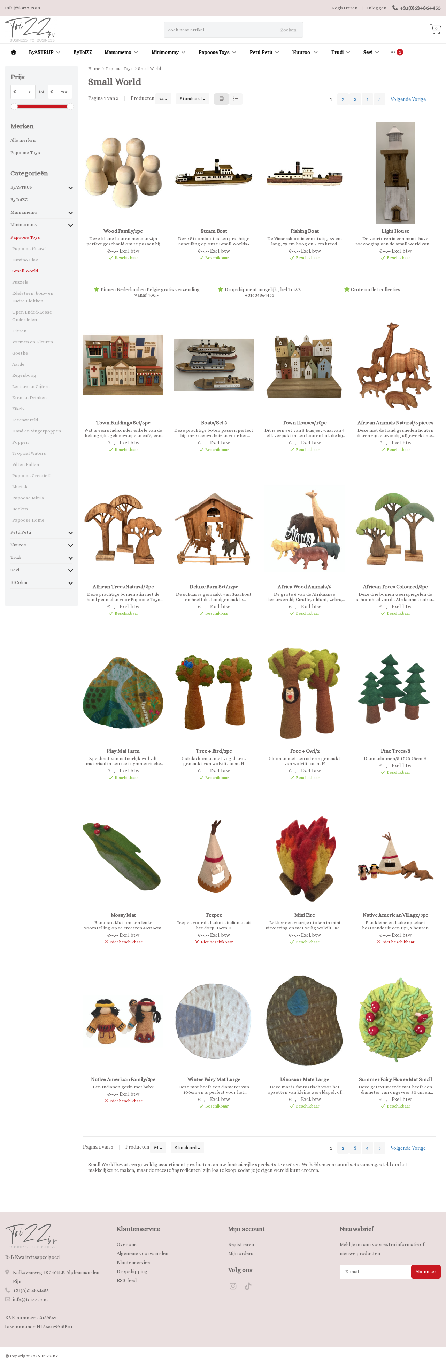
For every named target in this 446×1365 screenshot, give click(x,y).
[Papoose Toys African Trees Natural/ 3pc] (123, 529)
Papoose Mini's (28, 497)
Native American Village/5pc (395, 915)
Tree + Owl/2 (305, 751)
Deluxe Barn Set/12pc (214, 587)
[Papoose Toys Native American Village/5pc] (395, 857)
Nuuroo (301, 52)
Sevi (367, 52)
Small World (25, 270)
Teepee (214, 915)
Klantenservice (133, 1262)
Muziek (20, 486)
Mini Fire (304, 915)
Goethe (20, 353)
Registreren (344, 7)
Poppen (20, 442)
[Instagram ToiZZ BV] (235, 1287)
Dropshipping (132, 1271)
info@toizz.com (30, 1299)
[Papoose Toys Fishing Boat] (304, 173)
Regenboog (24, 375)
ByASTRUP (41, 52)
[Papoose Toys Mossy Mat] (123, 857)
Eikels (18, 408)
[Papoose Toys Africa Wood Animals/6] (304, 529)
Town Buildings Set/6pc (123, 423)
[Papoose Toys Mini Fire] (304, 857)
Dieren (19, 330)
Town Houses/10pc (305, 423)
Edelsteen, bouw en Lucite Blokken (32, 297)
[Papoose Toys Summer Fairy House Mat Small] (395, 1021)
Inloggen (376, 7)
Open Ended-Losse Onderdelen (32, 315)
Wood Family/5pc (123, 231)
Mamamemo (118, 52)
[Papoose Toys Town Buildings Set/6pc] (123, 364)
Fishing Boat (304, 231)
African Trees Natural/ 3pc (123, 587)
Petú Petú (261, 52)
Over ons (127, 1244)
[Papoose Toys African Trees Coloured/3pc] (395, 529)
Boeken (20, 508)
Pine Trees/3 (395, 751)
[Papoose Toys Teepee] (214, 857)
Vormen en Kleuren (32, 341)
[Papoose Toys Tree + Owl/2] (304, 693)
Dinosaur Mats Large (304, 1079)
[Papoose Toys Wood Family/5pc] (123, 173)
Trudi (337, 52)
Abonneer (426, 1271)
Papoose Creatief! (31, 475)
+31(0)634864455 (420, 8)
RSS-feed (127, 1280)
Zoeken (288, 29)
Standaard (191, 98)
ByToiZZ (83, 52)
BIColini (18, 582)
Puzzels (20, 282)
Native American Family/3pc (123, 1079)
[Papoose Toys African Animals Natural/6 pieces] (395, 364)
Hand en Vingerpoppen (36, 431)
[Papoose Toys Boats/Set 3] (214, 364)
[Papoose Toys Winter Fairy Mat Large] (214, 1021)
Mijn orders (240, 1253)
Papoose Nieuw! (29, 248)
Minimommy (165, 52)
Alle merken (23, 140)
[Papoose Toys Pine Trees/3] (395, 693)
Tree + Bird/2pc (214, 751)
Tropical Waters (29, 453)
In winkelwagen (120, 269)
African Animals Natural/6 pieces (395, 423)
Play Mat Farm (123, 751)
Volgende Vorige (408, 99)
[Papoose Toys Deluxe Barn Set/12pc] (214, 529)
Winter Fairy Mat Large (214, 1079)
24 (162, 98)
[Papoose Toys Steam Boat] (214, 173)
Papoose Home (28, 520)
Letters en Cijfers (31, 386)
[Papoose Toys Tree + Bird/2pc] (214, 693)
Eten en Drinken (29, 397)
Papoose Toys (214, 52)
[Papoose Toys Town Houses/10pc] (304, 364)
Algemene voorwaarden (142, 1253)
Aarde (18, 364)
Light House (395, 231)
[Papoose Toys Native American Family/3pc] (123, 1021)
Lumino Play (25, 259)
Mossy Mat (123, 915)
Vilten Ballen (25, 464)
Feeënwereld (25, 419)
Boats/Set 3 (213, 423)
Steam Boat (214, 231)
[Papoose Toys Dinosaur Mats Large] (304, 1021)
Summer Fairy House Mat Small (395, 1079)
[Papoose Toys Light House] (395, 173)
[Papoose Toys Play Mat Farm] (123, 693)
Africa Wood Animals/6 (304, 587)
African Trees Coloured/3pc (395, 587)
